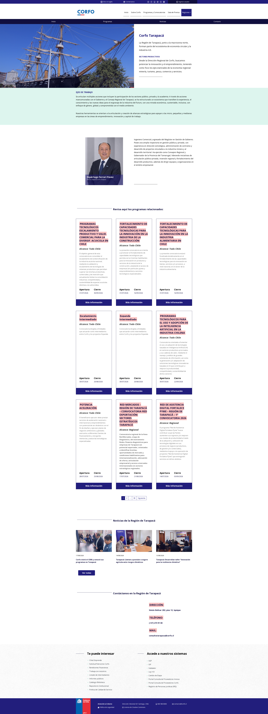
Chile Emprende (95, 660)
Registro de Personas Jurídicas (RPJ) (163, 686)
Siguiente (141, 498)
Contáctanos (130, 2)
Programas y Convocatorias (154, 12)
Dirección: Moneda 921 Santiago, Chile (135, 704)
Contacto (217, 21)
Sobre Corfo (136, 12)
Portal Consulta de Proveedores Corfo (163, 683)
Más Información (93, 302)
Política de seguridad (107, 707)
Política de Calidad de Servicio (100, 689)
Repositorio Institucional (99, 686)
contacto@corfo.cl (180, 704)
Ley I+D (152, 672)
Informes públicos (96, 678)
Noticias (163, 21)
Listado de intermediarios (99, 675)
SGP (150, 661)
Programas (107, 21)
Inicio (126, 12)
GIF (150, 664)
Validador (152, 668)
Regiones (185, 12)
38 (134, 498)
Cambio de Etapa (155, 675)
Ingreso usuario (184, 2)
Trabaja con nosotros (97, 671)
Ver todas (86, 573)
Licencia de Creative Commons (134, 707)
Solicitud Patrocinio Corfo (99, 664)
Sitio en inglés (108, 2)
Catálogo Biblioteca (97, 682)
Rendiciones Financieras (98, 667)
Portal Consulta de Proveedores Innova (164, 679)
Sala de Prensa (173, 12)
